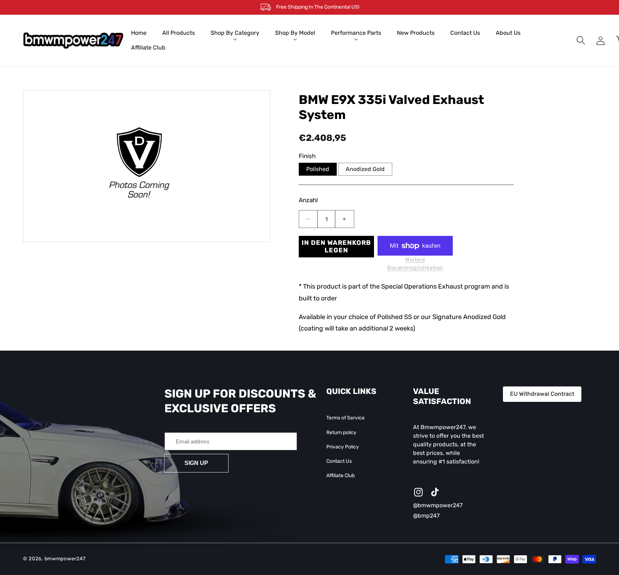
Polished (317, 169)
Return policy (341, 432)
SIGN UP (196, 463)
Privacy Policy (342, 447)
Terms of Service (345, 418)
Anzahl (308, 200)
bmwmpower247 (65, 559)
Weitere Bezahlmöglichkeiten (415, 263)
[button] (235, 33)
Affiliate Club (340, 476)
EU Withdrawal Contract (542, 393)
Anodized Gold (365, 169)
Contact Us (339, 461)
